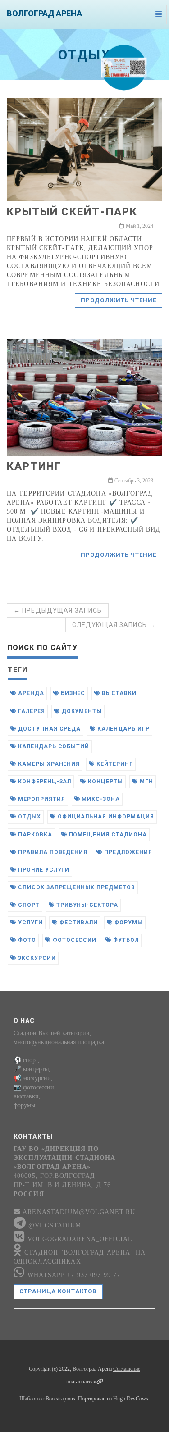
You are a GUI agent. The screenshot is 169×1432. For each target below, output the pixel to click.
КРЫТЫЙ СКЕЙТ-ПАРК (72, 211)
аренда (30, 693)
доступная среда (48, 729)
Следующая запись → (113, 624)
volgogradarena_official (78, 1239)
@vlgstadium (53, 1225)
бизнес (72, 693)
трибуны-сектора (86, 905)
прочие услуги (42, 870)
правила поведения (51, 852)
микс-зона (100, 799)
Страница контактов (58, 1291)
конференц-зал (43, 781)
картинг (34, 466)
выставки (118, 693)
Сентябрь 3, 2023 (133, 480)
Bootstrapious (60, 1399)
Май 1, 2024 (138, 226)
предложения (127, 852)
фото (26, 940)
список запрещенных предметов (75, 887)
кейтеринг (114, 764)
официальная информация (105, 817)
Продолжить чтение (118, 300)
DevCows (137, 1399)
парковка (34, 835)
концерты (104, 781)
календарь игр (122, 729)
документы (81, 711)
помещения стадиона (107, 835)
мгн (145, 781)
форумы (128, 922)
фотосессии (74, 940)
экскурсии (36, 958)
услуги (29, 922)
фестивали (78, 922)
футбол (125, 940)
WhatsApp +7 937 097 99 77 (72, 1275)
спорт (28, 905)
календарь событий (52, 746)
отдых (28, 817)
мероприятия (40, 799)
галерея (30, 711)
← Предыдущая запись (58, 610)
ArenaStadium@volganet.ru (77, 1212)
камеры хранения (48, 764)
